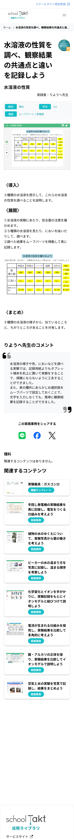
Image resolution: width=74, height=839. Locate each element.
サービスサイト (18, 836)
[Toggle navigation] (64, 15)
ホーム (7, 27)
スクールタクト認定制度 (51, 4)
